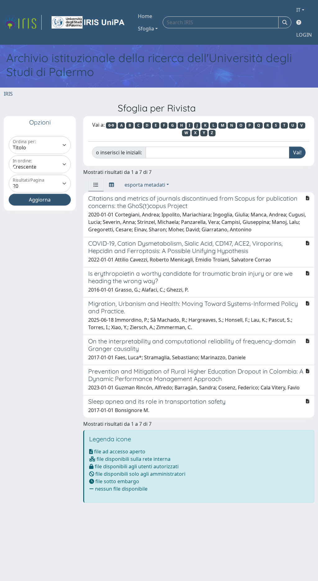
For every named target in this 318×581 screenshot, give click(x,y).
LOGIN (304, 34)
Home (145, 16)
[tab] (96, 184)
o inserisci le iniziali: (119, 152)
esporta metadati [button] (145, 184)
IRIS (8, 93)
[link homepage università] (88, 22)
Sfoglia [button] (146, 28)
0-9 (111, 125)
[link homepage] (23, 22)
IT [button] (298, 10)
